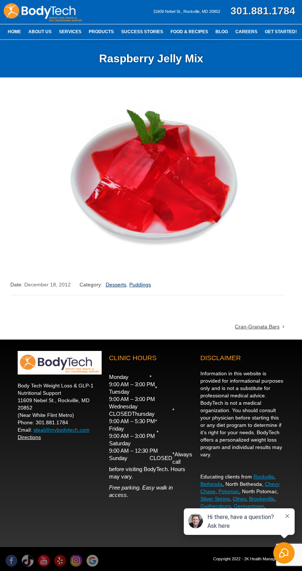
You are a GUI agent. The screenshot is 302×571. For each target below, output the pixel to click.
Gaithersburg (215, 506)
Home (14, 31)
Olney (239, 499)
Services (70, 31)
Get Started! (281, 31)
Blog (221, 31)
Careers (246, 31)
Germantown (249, 506)
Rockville (263, 477)
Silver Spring (215, 499)
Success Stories (142, 31)
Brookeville (261, 499)
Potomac (228, 491)
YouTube (44, 561)
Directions (29, 437)
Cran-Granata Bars (257, 327)
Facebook (11, 561)
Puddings (140, 285)
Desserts (116, 285)
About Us (40, 31)
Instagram (76, 561)
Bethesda (211, 484)
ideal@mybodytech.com (61, 430)
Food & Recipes (189, 31)
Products (101, 31)
